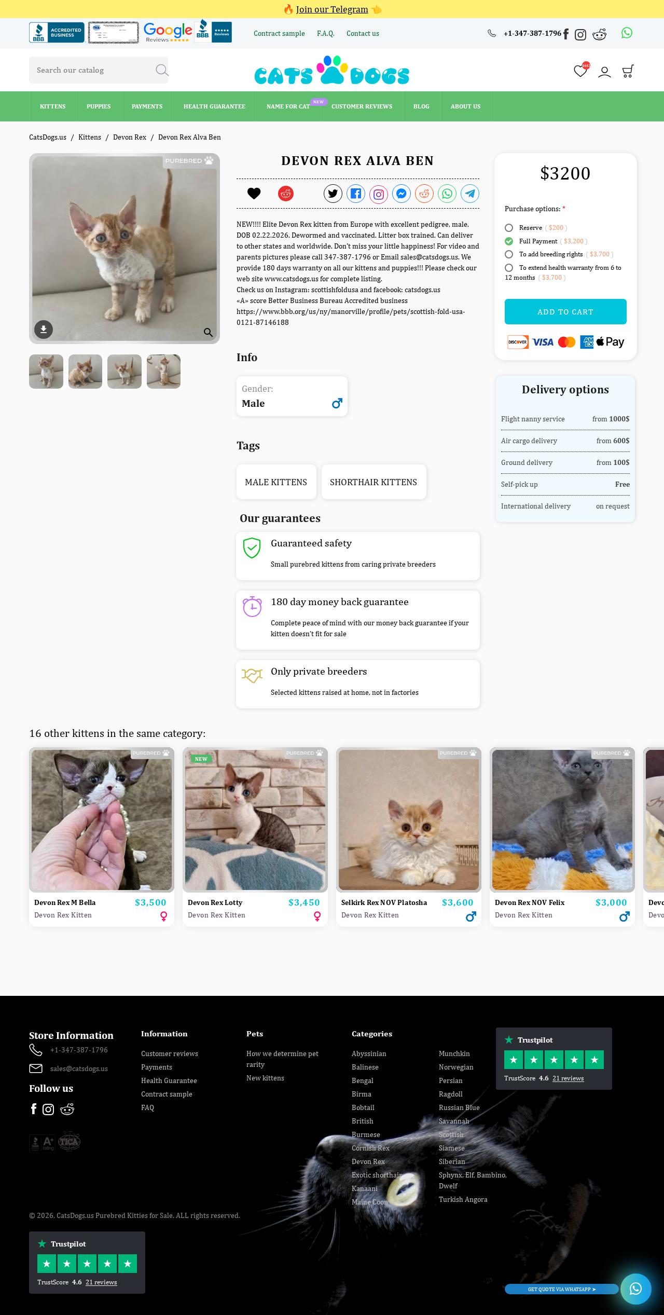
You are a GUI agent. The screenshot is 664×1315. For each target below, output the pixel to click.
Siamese (452, 1148)
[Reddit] (599, 34)
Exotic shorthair (377, 1175)
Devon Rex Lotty (215, 902)
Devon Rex (368, 1161)
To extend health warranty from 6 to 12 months (563, 273)
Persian (451, 1080)
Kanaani (365, 1188)
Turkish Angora (463, 1199)
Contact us (363, 33)
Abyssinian (369, 1053)
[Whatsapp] (627, 33)
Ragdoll (451, 1094)
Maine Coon (370, 1202)
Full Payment (553, 241)
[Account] (604, 72)
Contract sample (280, 33)
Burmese (366, 1134)
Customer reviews (169, 1053)
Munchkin (454, 1053)
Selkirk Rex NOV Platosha (384, 902)
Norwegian (456, 1067)
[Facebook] (567, 36)
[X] (333, 193)
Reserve (543, 227)
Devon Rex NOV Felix (529, 902)
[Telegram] (470, 193)
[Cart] (628, 74)
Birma (361, 1094)
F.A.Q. (326, 33)
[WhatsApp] (447, 193)
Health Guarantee (169, 1080)
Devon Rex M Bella (65, 902)
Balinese (365, 1067)
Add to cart (565, 312)
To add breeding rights (566, 254)
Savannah (454, 1121)
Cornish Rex (371, 1148)
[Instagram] (581, 37)
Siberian (452, 1161)
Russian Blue (459, 1107)
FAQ (147, 1107)
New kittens (265, 1078)
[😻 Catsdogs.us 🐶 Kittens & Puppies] (332, 69)
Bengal (363, 1080)
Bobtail (363, 1107)
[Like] (254, 193)
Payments (156, 1067)
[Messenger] (401, 193)
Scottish (451, 1134)
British (363, 1121)
